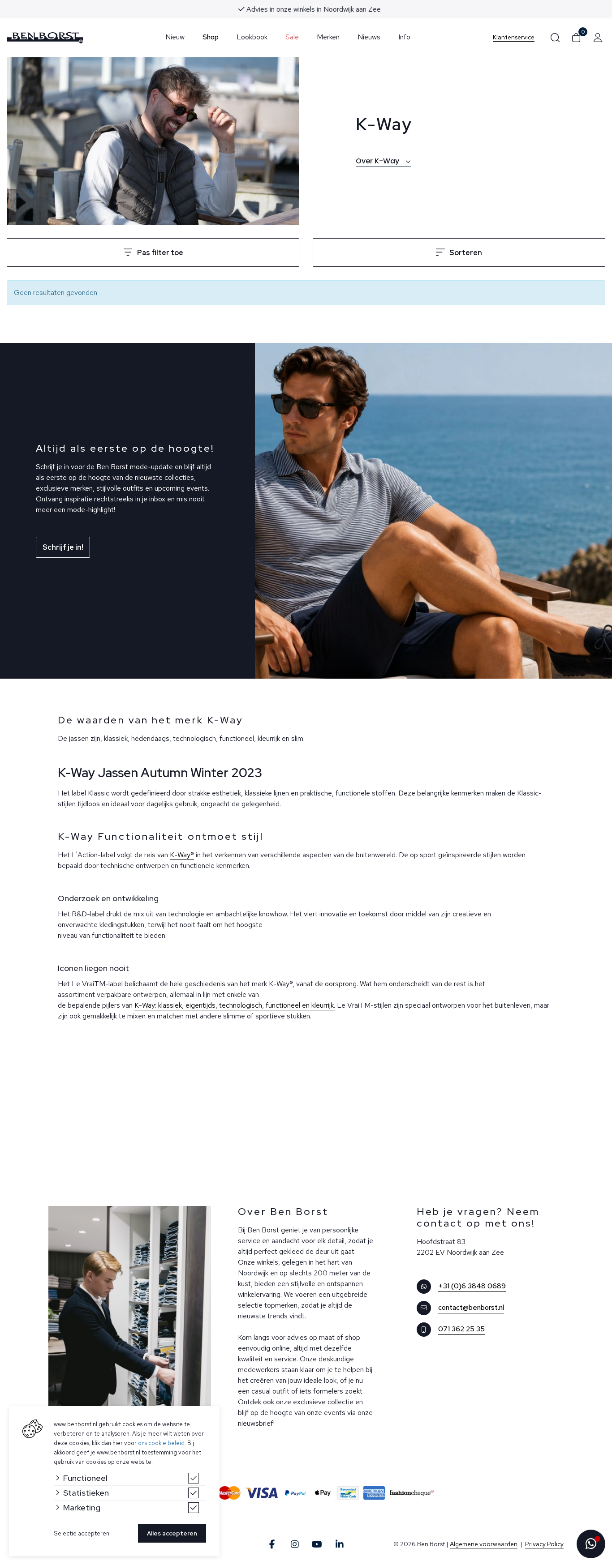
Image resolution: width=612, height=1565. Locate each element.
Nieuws (369, 37)
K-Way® (182, 854)
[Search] (555, 37)
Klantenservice (513, 37)
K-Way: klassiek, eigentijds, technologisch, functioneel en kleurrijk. (234, 1005)
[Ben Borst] (45, 37)
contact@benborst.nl (471, 1307)
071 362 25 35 (461, 1329)
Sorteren (465, 252)
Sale (292, 37)
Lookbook (252, 37)
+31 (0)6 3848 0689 (472, 1286)
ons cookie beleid (161, 1443)
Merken (328, 37)
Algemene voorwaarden (483, 1544)
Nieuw (175, 37)
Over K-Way (378, 161)
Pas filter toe (160, 252)
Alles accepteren (172, 1533)
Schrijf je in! (63, 547)
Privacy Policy (544, 1544)
